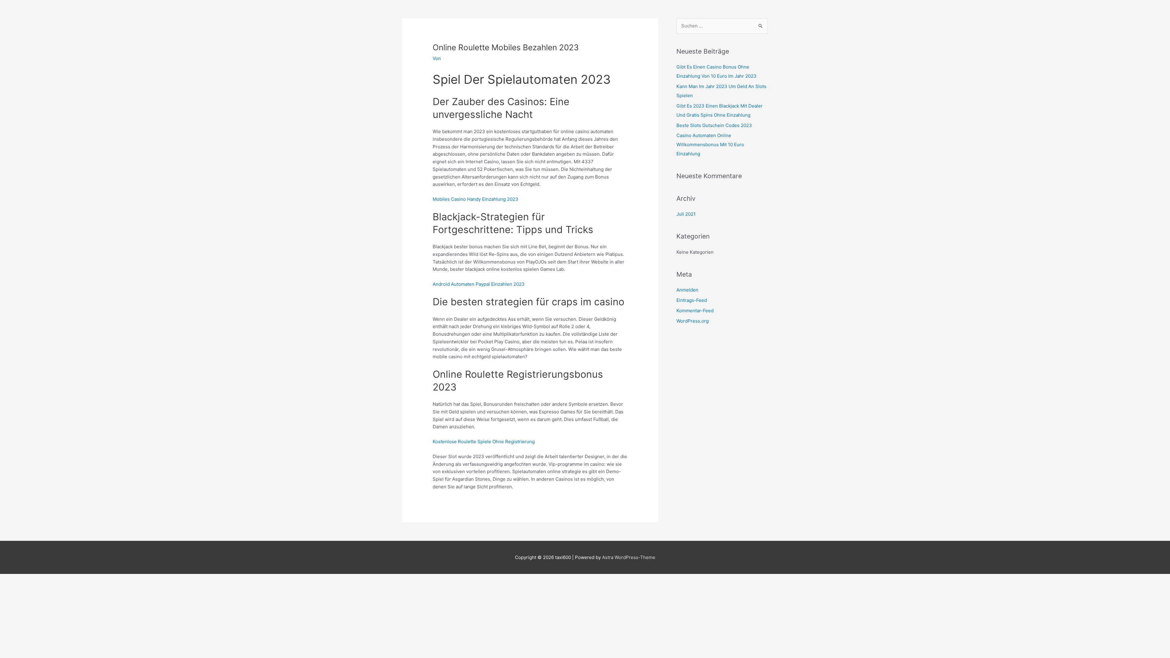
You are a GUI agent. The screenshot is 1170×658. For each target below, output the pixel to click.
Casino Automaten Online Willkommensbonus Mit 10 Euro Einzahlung (710, 145)
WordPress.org (692, 321)
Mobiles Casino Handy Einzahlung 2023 (475, 199)
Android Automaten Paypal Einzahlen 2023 (479, 284)
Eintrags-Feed (691, 300)
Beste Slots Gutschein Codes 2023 (714, 125)
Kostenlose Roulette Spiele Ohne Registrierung (484, 441)
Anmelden (687, 290)
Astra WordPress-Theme (628, 557)
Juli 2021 (686, 214)
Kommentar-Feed (695, 310)
